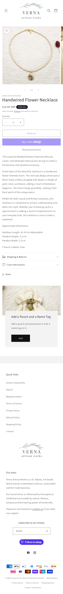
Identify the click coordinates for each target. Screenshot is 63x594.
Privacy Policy (12, 410)
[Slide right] (38, 90)
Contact (10, 431)
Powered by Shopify (36, 578)
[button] (6, 10)
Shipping (17, 111)
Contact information (33, 587)
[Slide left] (24, 90)
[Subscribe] (46, 531)
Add (21, 338)
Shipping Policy (13, 424)
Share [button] (8, 274)
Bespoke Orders (14, 396)
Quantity (6, 116)
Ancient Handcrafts (15, 382)
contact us (37, 508)
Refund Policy (13, 417)
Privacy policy (17, 583)
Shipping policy (48, 583)
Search (9, 389)
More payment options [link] (31, 149)
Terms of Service (14, 403)
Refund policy (52, 578)
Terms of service (32, 583)
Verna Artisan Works (19, 578)
